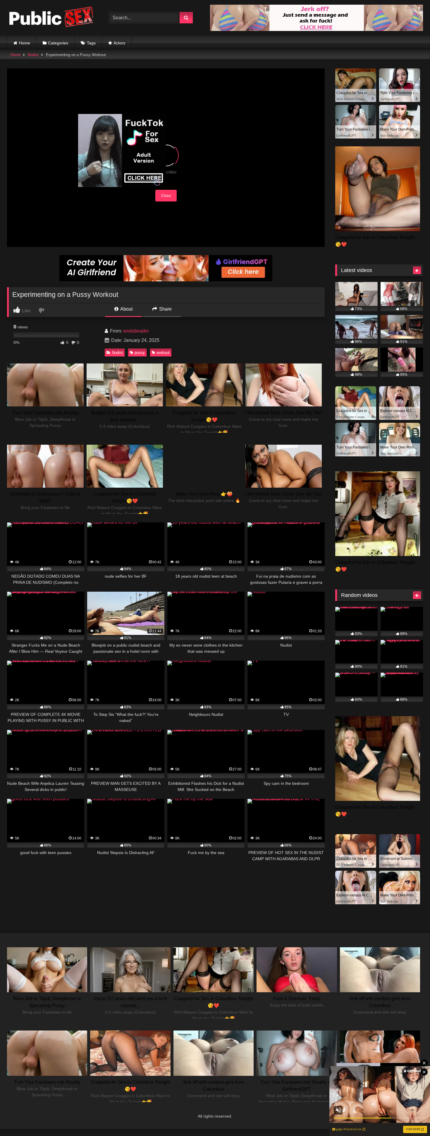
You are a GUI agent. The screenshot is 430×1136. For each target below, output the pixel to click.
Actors (119, 43)
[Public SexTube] (51, 18)
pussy (140, 352)
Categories (58, 43)
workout (163, 352)
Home (24, 43)
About (126, 308)
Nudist (33, 55)
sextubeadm (136, 330)
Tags (91, 43)
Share (165, 308)
